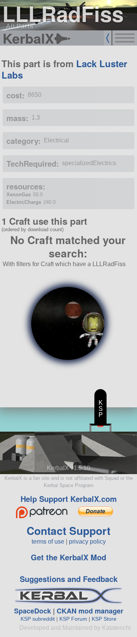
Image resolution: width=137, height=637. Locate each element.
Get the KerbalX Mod (68, 557)
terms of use (48, 541)
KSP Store (104, 619)
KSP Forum (73, 619)
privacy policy (87, 541)
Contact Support (68, 530)
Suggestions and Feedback (69, 578)
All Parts (19, 26)
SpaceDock (32, 611)
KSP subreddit (38, 619)
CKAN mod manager (90, 611)
